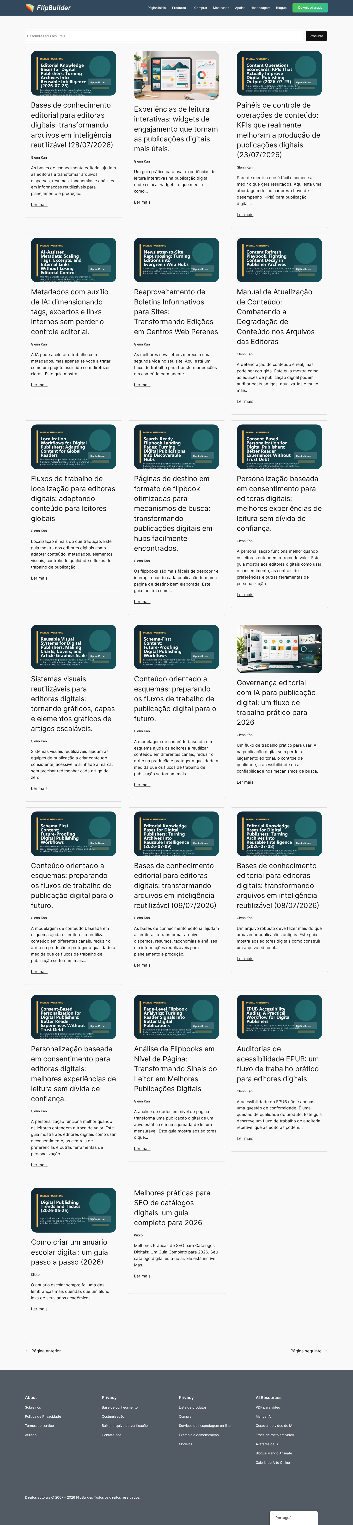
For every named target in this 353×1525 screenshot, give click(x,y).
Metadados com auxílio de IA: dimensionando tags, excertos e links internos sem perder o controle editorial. (70, 311)
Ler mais (39, 204)
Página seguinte (309, 1351)
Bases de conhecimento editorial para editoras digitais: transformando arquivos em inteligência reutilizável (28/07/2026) (72, 125)
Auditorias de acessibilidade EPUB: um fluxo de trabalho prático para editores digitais (278, 1063)
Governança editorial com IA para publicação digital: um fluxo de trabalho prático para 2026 (276, 702)
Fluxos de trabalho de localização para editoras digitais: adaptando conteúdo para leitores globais (73, 498)
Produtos (179, 8)
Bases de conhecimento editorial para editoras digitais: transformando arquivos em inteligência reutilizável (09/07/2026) (175, 885)
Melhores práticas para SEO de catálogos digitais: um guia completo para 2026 (172, 1207)
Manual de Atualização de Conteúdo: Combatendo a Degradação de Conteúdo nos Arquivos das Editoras (276, 316)
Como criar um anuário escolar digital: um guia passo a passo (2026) (69, 1252)
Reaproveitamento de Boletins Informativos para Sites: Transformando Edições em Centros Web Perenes (176, 311)
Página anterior (43, 1351)
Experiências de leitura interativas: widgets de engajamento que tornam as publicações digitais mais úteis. (176, 129)
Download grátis (310, 7)
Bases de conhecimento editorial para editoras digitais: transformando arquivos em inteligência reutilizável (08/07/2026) (278, 885)
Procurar (316, 36)
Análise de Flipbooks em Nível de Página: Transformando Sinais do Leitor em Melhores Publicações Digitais (175, 1068)
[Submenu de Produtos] (188, 8)
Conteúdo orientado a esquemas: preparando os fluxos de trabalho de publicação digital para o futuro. (175, 698)
